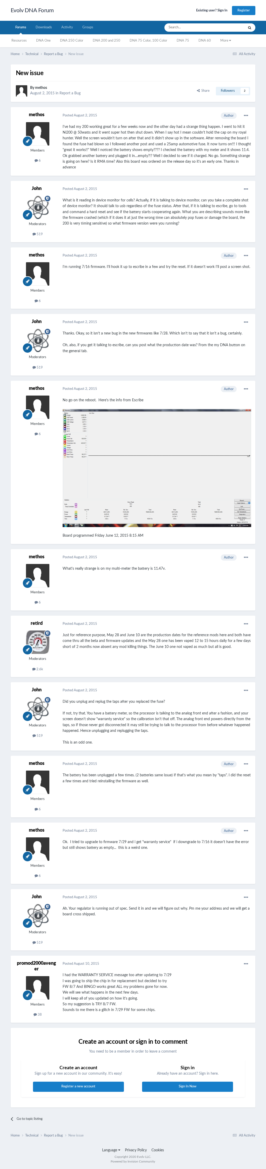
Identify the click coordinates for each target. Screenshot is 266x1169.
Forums (20, 27)
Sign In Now (187, 1086)
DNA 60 (204, 40)
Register (243, 10)
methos (41, 88)
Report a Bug (70, 93)
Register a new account (78, 1086)
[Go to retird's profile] (37, 642)
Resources (19, 40)
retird (37, 623)
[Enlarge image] (157, 468)
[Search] (249, 27)
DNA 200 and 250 (106, 40)
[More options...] (246, 116)
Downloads (44, 27)
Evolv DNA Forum (32, 10)
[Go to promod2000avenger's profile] (37, 988)
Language (110, 1150)
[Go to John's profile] (37, 207)
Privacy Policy (136, 1150)
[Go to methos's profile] (21, 91)
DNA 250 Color (71, 40)
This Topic (230, 27)
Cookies (157, 1150)
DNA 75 (183, 40)
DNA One (43, 40)
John (37, 188)
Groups (87, 27)
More (224, 40)
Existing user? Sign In (211, 10)
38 (39, 1014)
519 (39, 234)
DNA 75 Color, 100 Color (148, 40)
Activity (67, 27)
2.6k (39, 669)
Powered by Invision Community (133, 1161)
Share (205, 91)
